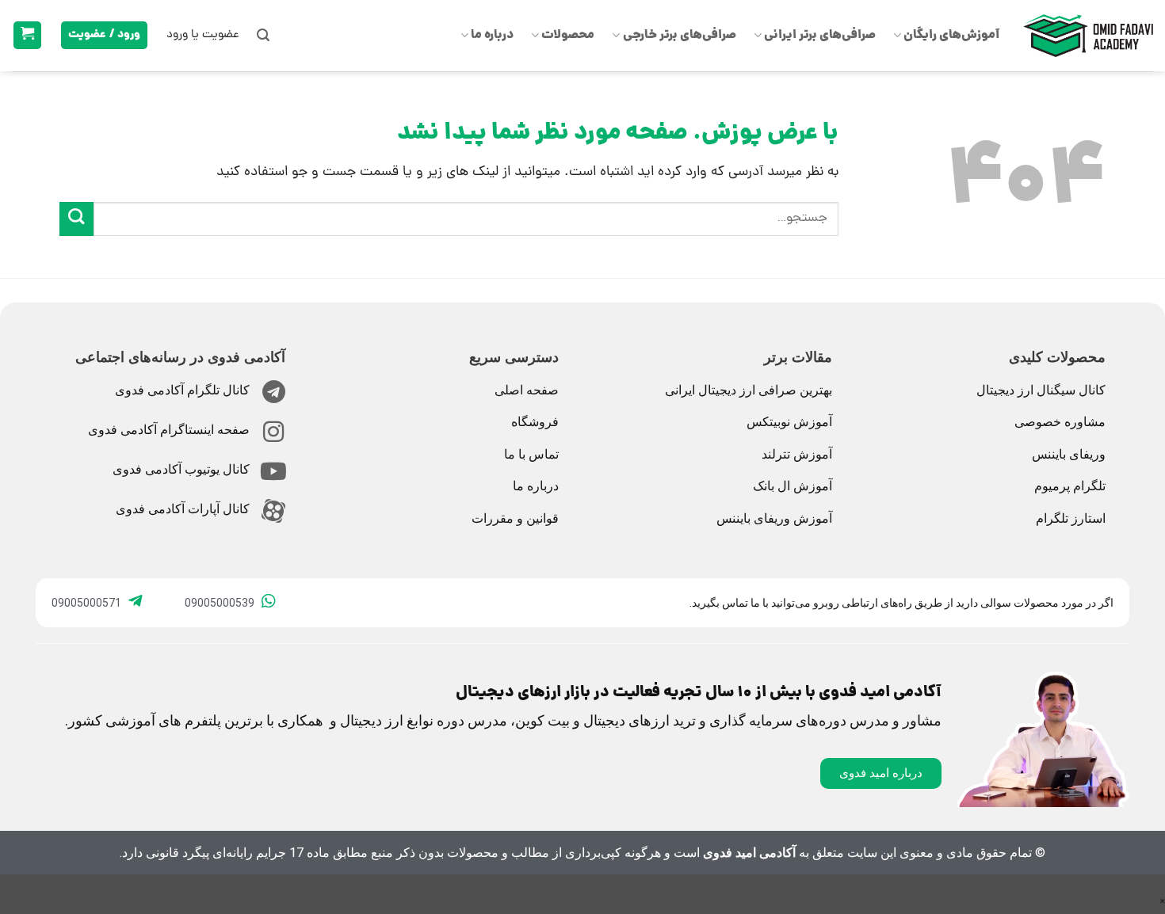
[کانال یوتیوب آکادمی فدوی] (273, 471)
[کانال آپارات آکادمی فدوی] (273, 511)
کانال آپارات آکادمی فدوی (183, 508)
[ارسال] (76, 219)
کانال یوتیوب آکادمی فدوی (181, 469)
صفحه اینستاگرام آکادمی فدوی (169, 429)
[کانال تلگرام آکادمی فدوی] (273, 392)
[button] (263, 35)
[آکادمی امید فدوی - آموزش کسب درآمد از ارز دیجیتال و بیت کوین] (1088, 35)
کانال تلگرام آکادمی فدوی (182, 390)
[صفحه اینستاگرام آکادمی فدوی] (273, 432)
